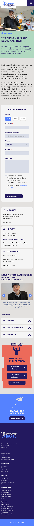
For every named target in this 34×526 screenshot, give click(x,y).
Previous (3, 295)
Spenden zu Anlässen (7, 510)
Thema (7, 141)
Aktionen (3, 455)
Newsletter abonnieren (15, 368)
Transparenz (4, 484)
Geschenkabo (5, 512)
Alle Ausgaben (5, 492)
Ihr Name (8, 124)
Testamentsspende (6, 514)
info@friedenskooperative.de (13, 239)
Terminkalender (5, 457)
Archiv (3, 498)
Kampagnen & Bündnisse (8, 482)
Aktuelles (4, 466)
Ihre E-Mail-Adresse (12, 132)
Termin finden (15, 383)
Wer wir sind (4, 478)
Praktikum (4, 480)
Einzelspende (5, 504)
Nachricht (8, 158)
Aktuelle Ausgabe (6, 490)
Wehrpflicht (4, 471)
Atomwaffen (4, 470)
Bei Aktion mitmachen (15, 376)
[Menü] (31, 3)
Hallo (8, 119)
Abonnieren (15, 418)
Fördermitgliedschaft (7, 506)
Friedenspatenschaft (7, 508)
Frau (15, 119)
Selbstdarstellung (6, 496)
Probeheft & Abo (6, 494)
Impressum (21, 522)
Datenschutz (13, 522)
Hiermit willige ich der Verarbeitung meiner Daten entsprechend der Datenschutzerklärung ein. (16, 179)
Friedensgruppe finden (7, 459)
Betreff (7, 149)
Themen (3, 468)
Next (30, 295)
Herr (23, 119)
